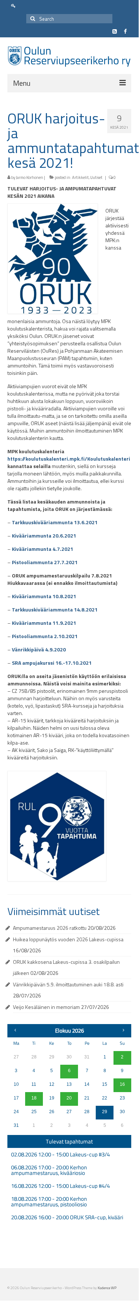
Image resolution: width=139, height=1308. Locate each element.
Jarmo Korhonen (29, 177)
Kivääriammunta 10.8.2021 (44, 596)
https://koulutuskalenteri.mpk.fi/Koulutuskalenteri (68, 458)
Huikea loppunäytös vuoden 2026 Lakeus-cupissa (68, 939)
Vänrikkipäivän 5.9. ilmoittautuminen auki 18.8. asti (68, 984)
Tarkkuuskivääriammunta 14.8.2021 (55, 609)
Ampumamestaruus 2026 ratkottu (50, 928)
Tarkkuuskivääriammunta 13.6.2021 (55, 522)
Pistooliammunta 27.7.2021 (45, 562)
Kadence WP (107, 1288)
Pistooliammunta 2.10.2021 (45, 636)
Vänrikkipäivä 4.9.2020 (39, 649)
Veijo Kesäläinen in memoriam (46, 1007)
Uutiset (96, 177)
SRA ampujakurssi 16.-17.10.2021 (52, 663)
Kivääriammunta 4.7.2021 (42, 549)
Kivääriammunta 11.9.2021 (44, 623)
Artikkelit (80, 177)
